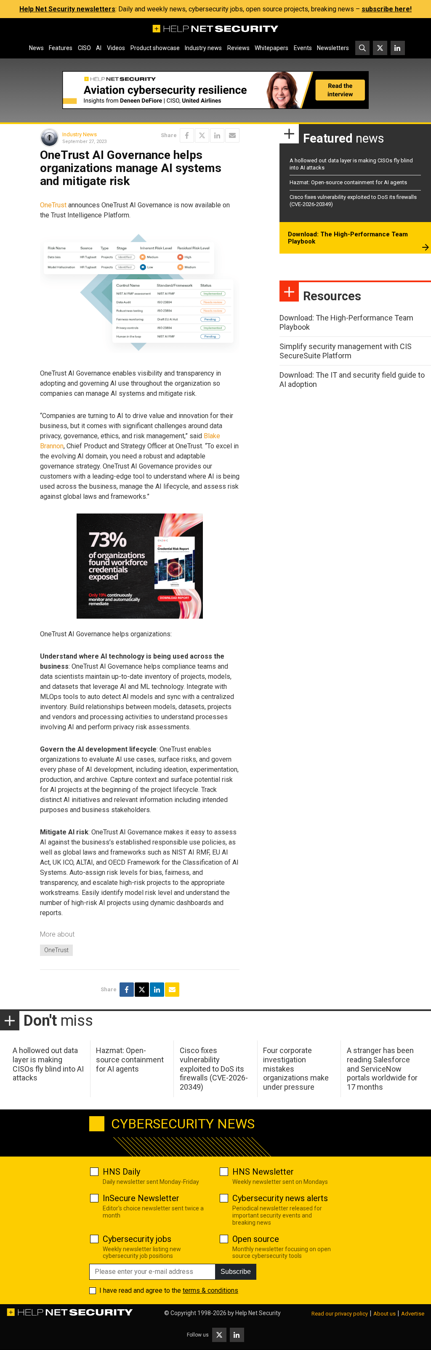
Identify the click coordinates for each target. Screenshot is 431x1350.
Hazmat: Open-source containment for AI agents (348, 182)
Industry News (79, 134)
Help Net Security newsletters (67, 9)
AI (98, 48)
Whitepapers (271, 48)
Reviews (238, 48)
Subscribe (236, 1271)
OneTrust (53, 205)
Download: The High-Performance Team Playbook (348, 238)
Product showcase (155, 48)
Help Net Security (258, 1313)
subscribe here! (387, 9)
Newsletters (333, 48)
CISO (84, 48)
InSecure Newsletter (141, 1198)
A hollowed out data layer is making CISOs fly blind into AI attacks (48, 1064)
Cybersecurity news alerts (280, 1198)
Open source (255, 1239)
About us (384, 1313)
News (36, 48)
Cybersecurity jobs (137, 1239)
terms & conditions (210, 1290)
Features (60, 48)
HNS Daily (121, 1172)
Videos (116, 48)
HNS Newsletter (263, 1172)
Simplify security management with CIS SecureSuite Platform (345, 351)
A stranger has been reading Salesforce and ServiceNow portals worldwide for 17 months (382, 1068)
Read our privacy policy (339, 1313)
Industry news (203, 48)
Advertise (412, 1313)
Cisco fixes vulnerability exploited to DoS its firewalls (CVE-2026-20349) (214, 1068)
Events (303, 48)
